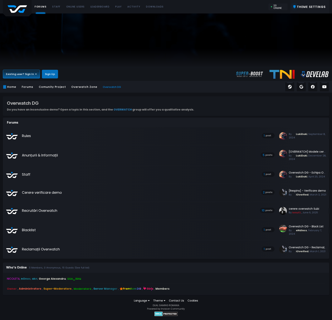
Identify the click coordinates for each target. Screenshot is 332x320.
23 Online (277, 7)
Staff (56, 6)
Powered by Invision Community (166, 308)
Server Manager (105, 289)
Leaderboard (100, 6)
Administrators (30, 289)
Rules (26, 135)
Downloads (155, 6)
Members (162, 289)
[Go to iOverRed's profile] (283, 193)
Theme (158, 301)
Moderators (82, 289)
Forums (40, 6)
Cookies (193, 301)
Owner (12, 289)
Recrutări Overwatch (39, 210)
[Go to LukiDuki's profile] (283, 136)
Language (141, 301)
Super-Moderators (57, 289)
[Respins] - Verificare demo (307, 191)
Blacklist (29, 230)
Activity (133, 6)
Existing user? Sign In (20, 74)
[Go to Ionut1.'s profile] (283, 211)
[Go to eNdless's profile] (283, 228)
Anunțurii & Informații (40, 155)
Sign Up (50, 74)
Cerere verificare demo (42, 192)
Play (118, 6)
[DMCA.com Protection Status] (166, 314)
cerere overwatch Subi (304, 209)
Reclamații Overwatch (41, 249)
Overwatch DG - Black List (306, 226)
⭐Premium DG (130, 289)
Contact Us (176, 301)
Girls (149, 289)
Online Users (75, 6)
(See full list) (82, 267)
